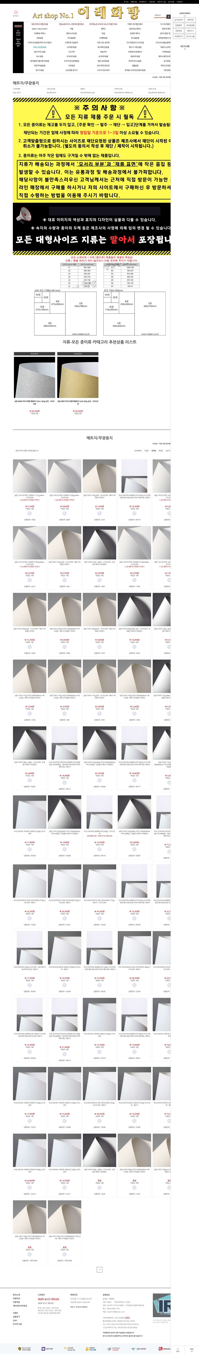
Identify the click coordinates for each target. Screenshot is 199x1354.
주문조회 (152, 2)
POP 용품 (39, 56)
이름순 (146, 451)
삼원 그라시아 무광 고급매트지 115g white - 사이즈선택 (30, 496)
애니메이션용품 (103, 47)
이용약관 (16, 1302)
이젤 (71, 28)
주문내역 (178, 31)
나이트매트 (16, 89)
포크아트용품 (71, 56)
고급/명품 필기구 (71, 70)
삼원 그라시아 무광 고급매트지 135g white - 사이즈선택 (169, 496)
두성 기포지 (17, 93)
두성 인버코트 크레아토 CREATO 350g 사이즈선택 (169, 1035)
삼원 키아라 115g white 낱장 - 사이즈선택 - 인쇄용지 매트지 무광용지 (169, 696)
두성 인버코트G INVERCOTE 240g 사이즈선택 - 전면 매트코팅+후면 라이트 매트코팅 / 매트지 (99, 968)
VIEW (127, 1318)
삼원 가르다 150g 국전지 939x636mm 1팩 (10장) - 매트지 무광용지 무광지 (134, 696)
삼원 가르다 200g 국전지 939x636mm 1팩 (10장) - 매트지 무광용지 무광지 (134, 1170)
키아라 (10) (118, 89)
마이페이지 (178, 36)
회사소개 (16, 1294)
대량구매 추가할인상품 (39, 24)
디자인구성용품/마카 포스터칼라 (39, 42)
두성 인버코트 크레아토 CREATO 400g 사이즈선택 (29, 1170)
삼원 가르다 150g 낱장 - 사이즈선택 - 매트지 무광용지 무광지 (99, 496)
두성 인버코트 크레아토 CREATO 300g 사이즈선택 (29, 1104)
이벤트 (15, 1313)
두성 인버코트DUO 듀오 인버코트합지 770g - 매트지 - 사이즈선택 (99, 901)
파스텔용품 (135, 38)
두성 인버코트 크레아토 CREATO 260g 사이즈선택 (99, 1035)
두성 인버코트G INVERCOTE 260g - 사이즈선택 (99, 832)
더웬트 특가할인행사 (135, 24)
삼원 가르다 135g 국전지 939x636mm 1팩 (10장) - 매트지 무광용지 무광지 (64, 696)
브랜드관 (190, 20)
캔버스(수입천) (71, 33)
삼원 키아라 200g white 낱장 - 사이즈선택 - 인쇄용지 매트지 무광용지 (134, 630)
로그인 (126, 2)
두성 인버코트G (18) (87, 93)
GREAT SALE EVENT (40, 28)
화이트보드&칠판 (135, 61)
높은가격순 (169, 451)
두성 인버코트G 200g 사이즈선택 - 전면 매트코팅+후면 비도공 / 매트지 (30, 968)
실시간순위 (178, 20)
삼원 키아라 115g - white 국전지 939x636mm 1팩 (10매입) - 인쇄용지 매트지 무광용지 (169, 764)
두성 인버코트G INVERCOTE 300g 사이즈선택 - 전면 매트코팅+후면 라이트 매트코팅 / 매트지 (134, 763)
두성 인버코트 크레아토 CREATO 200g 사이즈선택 (29, 832)
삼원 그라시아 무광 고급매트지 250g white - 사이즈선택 (30, 563)
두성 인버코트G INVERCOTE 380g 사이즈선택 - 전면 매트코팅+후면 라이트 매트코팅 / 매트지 (169, 901)
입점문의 (178, 25)
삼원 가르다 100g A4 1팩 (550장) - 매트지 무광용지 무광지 (169, 1170)
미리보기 (29, 513)
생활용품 (135, 65)
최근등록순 (138, 451)
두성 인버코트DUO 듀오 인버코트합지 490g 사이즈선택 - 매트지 (134, 968)
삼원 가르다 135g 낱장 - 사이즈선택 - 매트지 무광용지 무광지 (65, 563)
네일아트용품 (135, 56)
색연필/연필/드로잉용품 (167, 38)
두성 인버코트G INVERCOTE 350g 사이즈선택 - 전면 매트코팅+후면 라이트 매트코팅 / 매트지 (134, 496)
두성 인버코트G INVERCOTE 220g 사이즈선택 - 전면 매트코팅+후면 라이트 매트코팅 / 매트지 (134, 901)
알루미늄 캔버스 (135, 28)
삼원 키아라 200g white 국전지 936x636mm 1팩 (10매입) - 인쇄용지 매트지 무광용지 (64, 832)
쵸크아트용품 (103, 56)
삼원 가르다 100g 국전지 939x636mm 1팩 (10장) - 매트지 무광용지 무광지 (30, 1237)
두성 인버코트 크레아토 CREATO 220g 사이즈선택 (64, 1170)
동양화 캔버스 (135, 33)
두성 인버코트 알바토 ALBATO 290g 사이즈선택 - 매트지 (64, 968)
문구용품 (167, 61)
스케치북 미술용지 (71, 42)
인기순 (153, 451)
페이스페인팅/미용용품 (167, 56)
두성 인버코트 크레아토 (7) (123, 93)
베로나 (83, 89)
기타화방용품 (167, 51)
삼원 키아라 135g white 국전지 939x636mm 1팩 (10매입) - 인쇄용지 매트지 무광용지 (99, 763)
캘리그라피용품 (103, 61)
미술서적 (103, 51)
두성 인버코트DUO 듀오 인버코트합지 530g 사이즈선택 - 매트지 (65, 901)
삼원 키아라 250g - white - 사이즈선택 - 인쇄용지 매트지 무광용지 (99, 1170)
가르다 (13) (152, 89)
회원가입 (134, 2)
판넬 (103, 33)
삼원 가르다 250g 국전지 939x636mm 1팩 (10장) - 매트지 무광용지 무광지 (64, 630)
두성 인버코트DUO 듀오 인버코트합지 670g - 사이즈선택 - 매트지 (99, 1104)
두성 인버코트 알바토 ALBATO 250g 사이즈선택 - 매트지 (134, 1104)
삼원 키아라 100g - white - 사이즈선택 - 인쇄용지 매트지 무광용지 (29, 763)
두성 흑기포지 (51, 93)
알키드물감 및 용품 (167, 33)
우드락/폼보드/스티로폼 (135, 42)
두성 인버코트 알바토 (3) (156, 93)
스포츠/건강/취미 (103, 70)
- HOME (154, 77)
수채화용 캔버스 (39, 33)
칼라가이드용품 (39, 51)
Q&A (15, 1320)
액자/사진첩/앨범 (167, 65)
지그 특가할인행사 (167, 24)
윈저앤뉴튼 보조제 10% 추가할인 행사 (103, 24)
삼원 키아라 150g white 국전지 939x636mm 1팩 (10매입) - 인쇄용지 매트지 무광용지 (134, 832)
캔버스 (103, 28)
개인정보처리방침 (20, 1305)
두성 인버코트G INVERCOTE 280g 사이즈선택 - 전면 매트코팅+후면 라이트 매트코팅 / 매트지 (134, 1035)
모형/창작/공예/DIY (135, 51)
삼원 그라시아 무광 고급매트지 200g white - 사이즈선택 (65, 496)
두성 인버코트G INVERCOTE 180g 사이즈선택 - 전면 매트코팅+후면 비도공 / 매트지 (29, 1035)
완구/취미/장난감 (103, 65)
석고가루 (71, 51)
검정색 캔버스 (167, 28)
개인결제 (167, 70)
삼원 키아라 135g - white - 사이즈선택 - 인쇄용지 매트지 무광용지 (99, 563)
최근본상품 (190, 25)
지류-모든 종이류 (103, 42)
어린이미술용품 (39, 65)
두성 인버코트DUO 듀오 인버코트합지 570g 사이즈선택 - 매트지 (30, 901)
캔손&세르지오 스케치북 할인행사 (71, 24)
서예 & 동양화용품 (39, 47)
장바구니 (190, 31)
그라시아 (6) (51, 89)
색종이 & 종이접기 (167, 47)
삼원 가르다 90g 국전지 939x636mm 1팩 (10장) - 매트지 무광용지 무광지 (64, 1237)
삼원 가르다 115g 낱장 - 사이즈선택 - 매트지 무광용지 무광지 (99, 696)
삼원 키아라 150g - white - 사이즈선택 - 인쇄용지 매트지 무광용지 (169, 630)
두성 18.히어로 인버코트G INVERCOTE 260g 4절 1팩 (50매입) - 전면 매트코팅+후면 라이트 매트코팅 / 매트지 (64, 764)
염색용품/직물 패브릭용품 (39, 61)
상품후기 (16, 1316)
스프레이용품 (71, 47)
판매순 (161, 451)
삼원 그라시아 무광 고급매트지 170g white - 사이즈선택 (169, 563)
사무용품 (71, 65)
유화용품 (39, 38)
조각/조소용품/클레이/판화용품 (167, 42)
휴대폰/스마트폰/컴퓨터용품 (135, 70)
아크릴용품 (71, 38)
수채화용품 (103, 38)
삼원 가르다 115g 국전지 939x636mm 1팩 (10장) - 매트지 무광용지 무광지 (30, 696)
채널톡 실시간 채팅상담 (45, 1303)
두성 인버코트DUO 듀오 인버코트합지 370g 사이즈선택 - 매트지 (169, 968)
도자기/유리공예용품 (71, 61)
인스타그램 (190, 36)
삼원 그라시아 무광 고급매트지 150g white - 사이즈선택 (134, 563)
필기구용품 (40, 70)
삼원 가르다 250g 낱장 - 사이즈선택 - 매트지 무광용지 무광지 (30, 630)
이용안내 (16, 1298)
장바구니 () (161, 2)
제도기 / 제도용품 (135, 47)
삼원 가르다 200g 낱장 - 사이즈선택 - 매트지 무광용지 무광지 (99, 630)
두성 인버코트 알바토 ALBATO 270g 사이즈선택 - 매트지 (169, 1104)
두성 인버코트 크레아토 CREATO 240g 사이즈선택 (64, 1104)
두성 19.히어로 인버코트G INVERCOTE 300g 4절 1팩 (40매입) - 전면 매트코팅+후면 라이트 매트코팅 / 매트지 (169, 833)
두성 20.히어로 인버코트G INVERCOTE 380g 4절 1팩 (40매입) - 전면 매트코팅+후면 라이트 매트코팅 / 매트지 (64, 1036)
